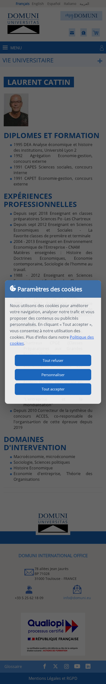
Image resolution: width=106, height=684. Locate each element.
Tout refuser (53, 360)
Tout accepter (53, 389)
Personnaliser (53, 374)
